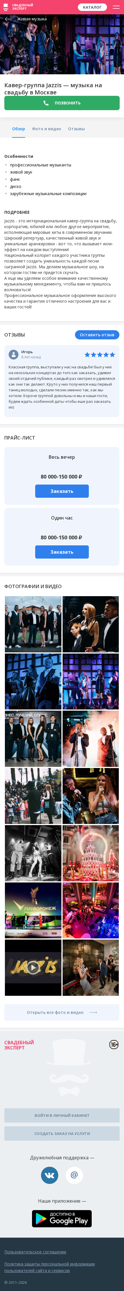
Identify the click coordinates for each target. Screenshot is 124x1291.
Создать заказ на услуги (62, 1133)
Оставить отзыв (97, 334)
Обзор (18, 128)
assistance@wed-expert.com (74, 1175)
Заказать (62, 491)
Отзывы (76, 128)
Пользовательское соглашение (35, 1252)
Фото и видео (46, 128)
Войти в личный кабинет (62, 1115)
